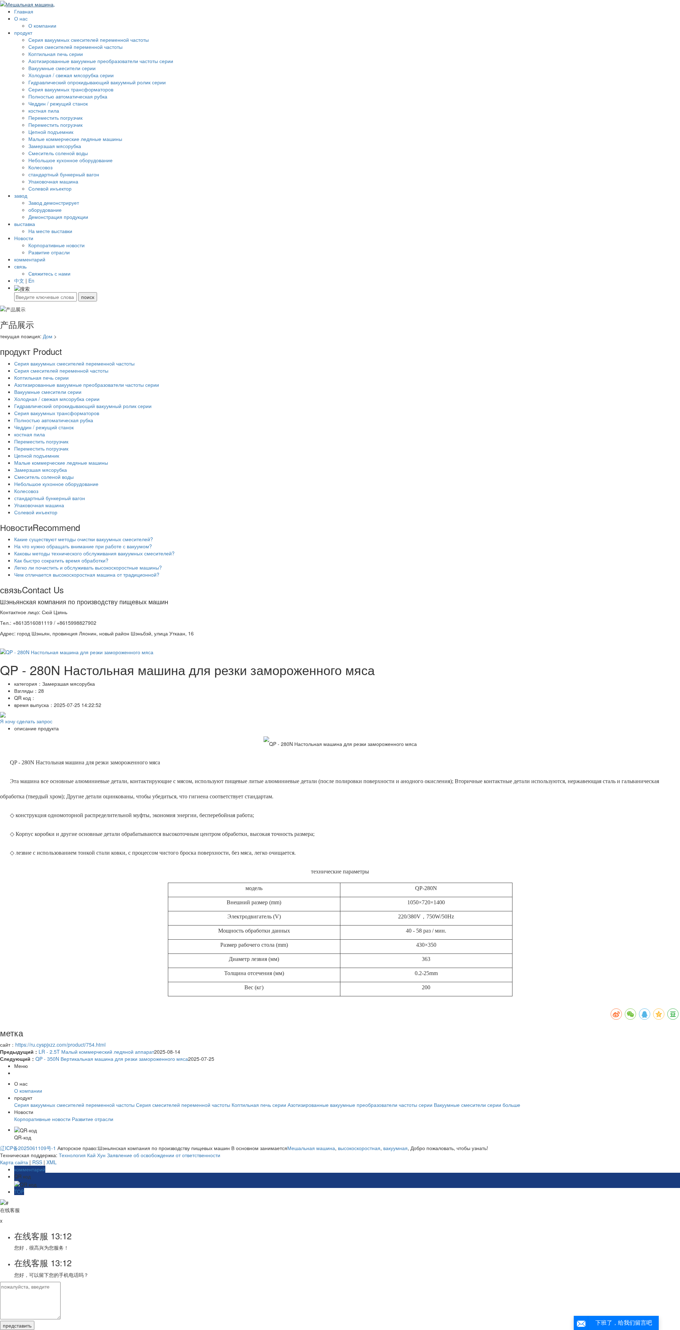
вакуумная (395, 1147)
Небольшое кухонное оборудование (70, 160)
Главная (23, 11)
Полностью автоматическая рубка (67, 96)
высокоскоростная (358, 1147)
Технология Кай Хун (82, 1155)
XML (51, 1162)
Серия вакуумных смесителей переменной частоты (88, 39)
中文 (19, 280)
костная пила (43, 110)
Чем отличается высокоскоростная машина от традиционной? (86, 574)
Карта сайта (14, 1162)
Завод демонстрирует (53, 202)
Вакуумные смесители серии (62, 68)
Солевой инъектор (50, 188)
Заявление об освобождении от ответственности (163, 1155)
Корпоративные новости (56, 245)
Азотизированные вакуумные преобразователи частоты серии (100, 60)
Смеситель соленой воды (58, 153)
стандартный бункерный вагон (63, 174)
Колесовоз (40, 167)
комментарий (29, 259)
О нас (21, 18)
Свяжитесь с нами (49, 273)
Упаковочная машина (53, 181)
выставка (24, 223)
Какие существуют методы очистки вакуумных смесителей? (83, 539)
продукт (23, 32)
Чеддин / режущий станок (58, 103)
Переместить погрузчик (55, 117)
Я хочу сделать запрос (26, 721)
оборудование (45, 209)
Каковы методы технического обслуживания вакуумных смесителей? (94, 553)
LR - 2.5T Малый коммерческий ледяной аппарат (96, 1051)
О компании (42, 25)
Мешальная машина (311, 1147)
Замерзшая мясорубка (54, 145)
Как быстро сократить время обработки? (61, 560)
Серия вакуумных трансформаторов (70, 89)
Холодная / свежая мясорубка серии (71, 75)
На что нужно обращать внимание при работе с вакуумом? (83, 546)
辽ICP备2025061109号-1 (28, 1147)
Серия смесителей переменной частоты (75, 46)
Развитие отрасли (49, 252)
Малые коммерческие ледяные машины (75, 138)
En (31, 280)
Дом (47, 336)
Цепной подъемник (50, 131)
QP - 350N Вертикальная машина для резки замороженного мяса (111, 1058)
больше (511, 1104)
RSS (37, 1162)
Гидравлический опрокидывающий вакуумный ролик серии (97, 82)
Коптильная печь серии (55, 53)
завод (20, 195)
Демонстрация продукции (58, 216)
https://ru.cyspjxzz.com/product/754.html (60, 1044)
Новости (23, 238)
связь (20, 266)
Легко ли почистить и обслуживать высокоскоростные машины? (88, 567)
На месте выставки (50, 230)
